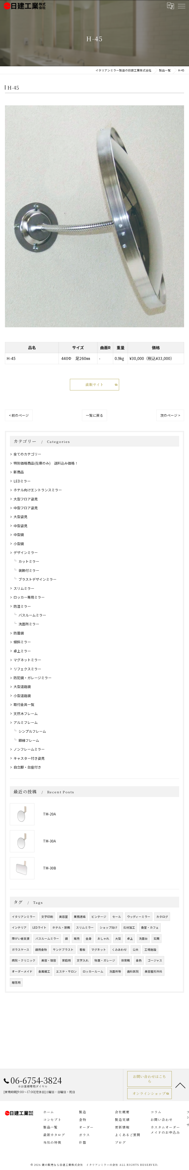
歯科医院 (133, 971)
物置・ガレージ (104, 960)
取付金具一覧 (24, 704)
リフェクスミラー (27, 668)
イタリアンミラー (23, 917)
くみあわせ (119, 949)
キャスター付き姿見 (29, 758)
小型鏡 (19, 543)
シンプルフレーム (32, 731)
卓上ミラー (22, 650)
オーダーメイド (22, 971)
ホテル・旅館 (61, 927)
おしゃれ (103, 938)
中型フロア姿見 (26, 507)
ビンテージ (99, 917)
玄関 (156, 938)
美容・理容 (48, 960)
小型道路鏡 (22, 695)
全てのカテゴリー (27, 454)
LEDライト (39, 927)
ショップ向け (108, 927)
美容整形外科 (153, 971)
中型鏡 (19, 534)
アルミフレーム (26, 722)
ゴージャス (155, 960)
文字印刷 (47, 917)
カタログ (162, 917)
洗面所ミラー (28, 623)
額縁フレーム (28, 740)
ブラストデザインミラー (37, 579)
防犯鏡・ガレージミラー (32, 677)
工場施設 (150, 949)
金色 (139, 960)
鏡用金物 (41, 949)
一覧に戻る (94, 415)
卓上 (130, 938)
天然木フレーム (26, 713)
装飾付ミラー (28, 570)
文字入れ (83, 960)
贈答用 (16, 982)
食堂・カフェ (150, 927)
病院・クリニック (23, 960)
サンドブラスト (63, 949)
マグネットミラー (27, 659)
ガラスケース (20, 949)
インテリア (19, 927)
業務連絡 (80, 917)
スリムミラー (24, 588)
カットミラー (28, 561)
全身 (89, 938)
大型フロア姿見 (26, 498)
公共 (136, 949)
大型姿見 (20, 516)
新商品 (19, 471)
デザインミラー (26, 552)
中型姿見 (20, 525)
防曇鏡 (19, 633)
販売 (77, 938)
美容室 (63, 917)
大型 (118, 938)
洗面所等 (115, 971)
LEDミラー (22, 481)
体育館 (125, 960)
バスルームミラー (32, 615)
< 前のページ (19, 415)
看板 (82, 949)
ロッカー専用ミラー (29, 597)
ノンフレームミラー (29, 749)
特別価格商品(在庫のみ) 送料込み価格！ (46, 463)
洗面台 (143, 938)
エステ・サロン (66, 971)
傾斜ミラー (22, 641)
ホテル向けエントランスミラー (38, 489)
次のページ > (170, 415)
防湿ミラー (22, 606)
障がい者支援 (21, 938)
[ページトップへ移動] (180, 1085)
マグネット (98, 949)
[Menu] (181, 5)
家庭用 (66, 960)
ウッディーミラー (138, 917)
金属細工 (44, 971)
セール (116, 917)
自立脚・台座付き (27, 767)
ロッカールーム (93, 971)
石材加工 (129, 927)
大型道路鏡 (22, 686)
